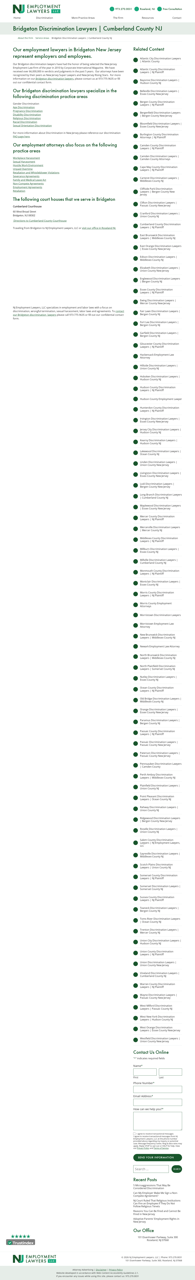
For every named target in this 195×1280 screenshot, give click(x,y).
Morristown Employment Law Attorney (157, 625)
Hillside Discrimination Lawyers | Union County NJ (159, 367)
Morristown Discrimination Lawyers (160, 615)
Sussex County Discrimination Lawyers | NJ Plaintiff (157, 898)
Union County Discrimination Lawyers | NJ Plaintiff (156, 953)
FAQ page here (21, 136)
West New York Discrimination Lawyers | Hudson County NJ (157, 1018)
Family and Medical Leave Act (29, 180)
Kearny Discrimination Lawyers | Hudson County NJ (158, 442)
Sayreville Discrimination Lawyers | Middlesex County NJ (160, 855)
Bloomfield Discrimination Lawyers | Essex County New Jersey (161, 125)
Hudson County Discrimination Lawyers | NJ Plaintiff (158, 389)
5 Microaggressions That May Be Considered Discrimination (151, 1187)
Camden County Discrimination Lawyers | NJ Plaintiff (158, 147)
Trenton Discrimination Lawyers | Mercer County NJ (159, 931)
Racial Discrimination (25, 122)
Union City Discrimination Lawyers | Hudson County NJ (160, 942)
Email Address (143, 1096)
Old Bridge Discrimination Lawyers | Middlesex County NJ (160, 700)
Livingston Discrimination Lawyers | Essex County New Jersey (160, 474)
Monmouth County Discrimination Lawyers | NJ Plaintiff (159, 572)
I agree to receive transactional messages (155, 1133)
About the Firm (25, 38)
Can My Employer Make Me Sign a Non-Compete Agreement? (155, 1194)
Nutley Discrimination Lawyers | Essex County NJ (158, 678)
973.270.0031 (123, 9)
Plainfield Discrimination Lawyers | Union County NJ (160, 787)
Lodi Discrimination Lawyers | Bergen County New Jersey (157, 485)
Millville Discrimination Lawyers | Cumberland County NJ (159, 561)
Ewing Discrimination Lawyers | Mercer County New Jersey (158, 302)
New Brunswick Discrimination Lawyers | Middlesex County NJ (157, 636)
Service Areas (42, 38)
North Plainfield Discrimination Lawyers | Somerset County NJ (158, 667)
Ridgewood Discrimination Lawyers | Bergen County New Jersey (160, 819)
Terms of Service (161, 1148)
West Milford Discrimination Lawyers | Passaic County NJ (156, 1007)
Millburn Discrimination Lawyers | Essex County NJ (159, 550)
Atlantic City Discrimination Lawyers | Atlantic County (160, 60)
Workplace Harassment (26, 158)
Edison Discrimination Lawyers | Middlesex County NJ (158, 258)
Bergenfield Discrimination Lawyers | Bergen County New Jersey (160, 114)
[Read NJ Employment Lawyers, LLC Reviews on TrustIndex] (21, 1242)
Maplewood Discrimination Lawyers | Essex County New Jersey (160, 507)
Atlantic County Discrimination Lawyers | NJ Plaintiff (157, 71)
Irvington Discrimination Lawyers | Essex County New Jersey (160, 420)
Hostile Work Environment (28, 165)
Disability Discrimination (27, 114)
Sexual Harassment (24, 161)
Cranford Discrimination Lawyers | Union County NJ (160, 215)
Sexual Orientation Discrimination (32, 125)
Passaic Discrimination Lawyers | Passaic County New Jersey (159, 743)
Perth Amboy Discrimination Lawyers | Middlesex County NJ (157, 776)
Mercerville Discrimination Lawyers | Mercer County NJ (160, 529)
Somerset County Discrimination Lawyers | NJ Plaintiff (158, 877)
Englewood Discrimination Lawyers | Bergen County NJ (160, 280)
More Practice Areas (83, 17)
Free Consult (172, 9)
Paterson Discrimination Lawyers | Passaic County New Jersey (160, 754)
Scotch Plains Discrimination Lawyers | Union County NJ (156, 866)
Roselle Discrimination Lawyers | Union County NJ (159, 830)
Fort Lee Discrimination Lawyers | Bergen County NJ (159, 323)
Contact (176, 17)
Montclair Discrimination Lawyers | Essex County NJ (160, 583)
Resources (148, 17)
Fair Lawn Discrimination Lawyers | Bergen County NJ (160, 312)
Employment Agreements (27, 187)
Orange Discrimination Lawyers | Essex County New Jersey (159, 711)
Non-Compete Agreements (28, 183)
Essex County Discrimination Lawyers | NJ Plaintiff (156, 291)
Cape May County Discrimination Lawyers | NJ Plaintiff (158, 168)
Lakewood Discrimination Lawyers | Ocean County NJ (160, 453)
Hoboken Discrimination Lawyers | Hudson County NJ (160, 378)
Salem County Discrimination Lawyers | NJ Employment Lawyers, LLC (160, 842)
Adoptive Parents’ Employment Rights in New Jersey (156, 1220)
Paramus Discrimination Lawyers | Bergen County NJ (160, 722)
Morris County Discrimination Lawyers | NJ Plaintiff (157, 594)
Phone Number (143, 1083)
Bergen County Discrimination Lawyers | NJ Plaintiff (157, 103)
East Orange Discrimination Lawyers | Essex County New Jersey (160, 247)
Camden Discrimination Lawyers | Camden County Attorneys (159, 158)
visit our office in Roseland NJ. (99, 228)
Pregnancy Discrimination (28, 111)
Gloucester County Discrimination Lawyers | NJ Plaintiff (159, 345)
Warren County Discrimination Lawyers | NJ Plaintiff (157, 985)
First (135, 1077)
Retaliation (19, 191)
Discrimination (44, 17)
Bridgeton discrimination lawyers (54, 78)
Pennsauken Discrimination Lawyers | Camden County (161, 765)
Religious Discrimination (27, 118)
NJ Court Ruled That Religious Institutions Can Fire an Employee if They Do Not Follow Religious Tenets (157, 1203)
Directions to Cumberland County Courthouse (40, 220)
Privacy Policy (143, 1148)
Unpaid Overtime (23, 169)
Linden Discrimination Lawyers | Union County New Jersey (158, 463)
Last (161, 1077)
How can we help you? (148, 1109)
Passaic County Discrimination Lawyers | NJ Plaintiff (157, 733)
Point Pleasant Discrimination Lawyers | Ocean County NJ (157, 798)
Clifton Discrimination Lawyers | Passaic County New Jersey (158, 204)
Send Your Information (156, 1157)
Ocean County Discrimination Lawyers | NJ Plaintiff (157, 689)
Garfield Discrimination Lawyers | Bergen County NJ (159, 334)
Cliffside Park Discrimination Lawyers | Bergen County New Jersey (157, 191)
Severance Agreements (26, 176)
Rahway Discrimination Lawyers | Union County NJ (159, 808)
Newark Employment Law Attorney (160, 646)
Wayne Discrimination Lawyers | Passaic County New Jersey (158, 996)
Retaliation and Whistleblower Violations (36, 172)
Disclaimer (101, 1269)
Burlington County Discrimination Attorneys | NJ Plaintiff (159, 136)
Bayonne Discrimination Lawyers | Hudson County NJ (159, 81)
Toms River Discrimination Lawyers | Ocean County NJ (160, 920)
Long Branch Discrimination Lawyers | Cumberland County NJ (161, 496)
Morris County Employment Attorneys (156, 605)
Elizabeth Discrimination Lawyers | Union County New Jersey (160, 269)
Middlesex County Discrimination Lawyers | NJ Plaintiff (159, 539)
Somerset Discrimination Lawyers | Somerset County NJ (160, 887)
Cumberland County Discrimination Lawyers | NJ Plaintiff (160, 226)
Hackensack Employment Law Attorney (157, 356)
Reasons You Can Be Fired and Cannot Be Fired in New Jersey (157, 1212)
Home (17, 17)
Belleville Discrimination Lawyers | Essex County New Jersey (159, 92)
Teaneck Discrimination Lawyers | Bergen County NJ (159, 909)
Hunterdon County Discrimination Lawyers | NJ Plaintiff (159, 409)
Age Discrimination (24, 107)
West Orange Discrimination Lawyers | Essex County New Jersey (160, 1029)
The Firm (118, 17)
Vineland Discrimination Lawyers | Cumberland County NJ (159, 974)
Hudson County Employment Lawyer (161, 399)
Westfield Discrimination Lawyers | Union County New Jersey (160, 1040)
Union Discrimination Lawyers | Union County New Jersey (158, 964)
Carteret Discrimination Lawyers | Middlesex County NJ (159, 179)
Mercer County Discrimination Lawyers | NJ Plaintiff (157, 518)
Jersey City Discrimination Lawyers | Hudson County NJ (160, 431)
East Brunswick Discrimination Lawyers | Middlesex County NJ (157, 237)
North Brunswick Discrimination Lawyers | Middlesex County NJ (158, 656)
